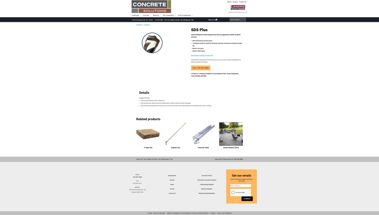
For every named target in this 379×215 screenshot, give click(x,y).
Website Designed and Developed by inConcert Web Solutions (187, 213)
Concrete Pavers (207, 175)
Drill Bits (139, 25)
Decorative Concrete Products (206, 180)
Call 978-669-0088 (201, 68)
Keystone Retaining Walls (207, 193)
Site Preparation (168, 15)
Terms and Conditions (224, 213)
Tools (193, 76)
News (172, 184)
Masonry (156, 15)
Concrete (146, 15)
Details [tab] (144, 93)
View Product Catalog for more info (202, 55)
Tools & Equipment (184, 15)
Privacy (212, 213)
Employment (172, 175)
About (229, 2)
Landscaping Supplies (207, 184)
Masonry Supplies (206, 189)
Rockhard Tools (211, 73)
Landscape (135, 15)
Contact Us (242, 2)
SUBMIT (247, 198)
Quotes (235, 2)
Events (172, 189)
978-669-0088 (159, 20)
